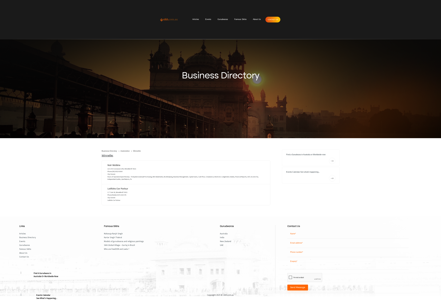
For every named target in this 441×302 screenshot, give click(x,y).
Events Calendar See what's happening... (303, 172)
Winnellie (137, 151)
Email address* (296, 243)
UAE (221, 245)
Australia (224, 233)
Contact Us (273, 19)
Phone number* (296, 252)
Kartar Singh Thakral (113, 237)
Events (208, 19)
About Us (257, 19)
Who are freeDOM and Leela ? (116, 249)
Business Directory (109, 151)
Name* (293, 234)
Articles (195, 19)
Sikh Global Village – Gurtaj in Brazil (119, 245)
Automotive (125, 151)
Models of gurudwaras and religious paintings (124, 241)
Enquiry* (293, 261)
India (222, 237)
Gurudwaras (223, 19)
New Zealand (225, 241)
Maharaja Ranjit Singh (113, 233)
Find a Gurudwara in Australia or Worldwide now (306, 155)
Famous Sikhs (240, 19)
